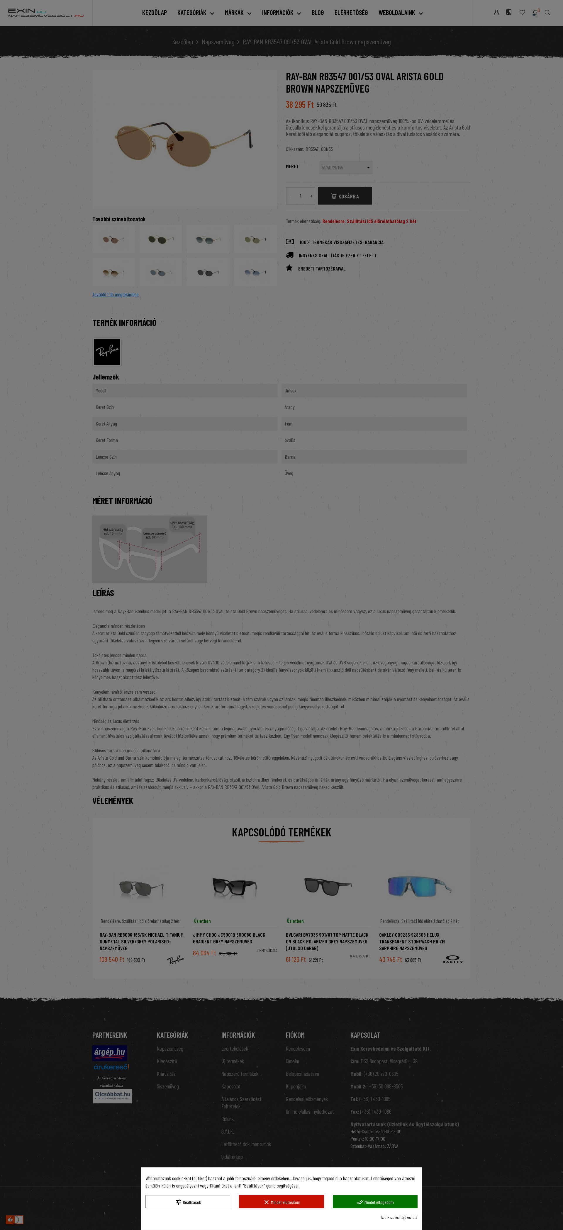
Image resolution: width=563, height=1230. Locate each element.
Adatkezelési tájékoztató (399, 1217)
